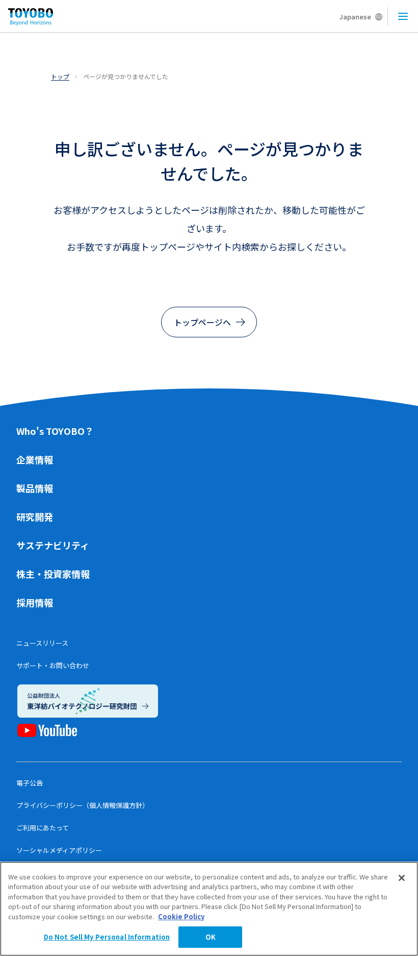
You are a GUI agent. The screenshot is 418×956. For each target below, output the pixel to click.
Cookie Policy (181, 916)
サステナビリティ (52, 545)
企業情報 (34, 459)
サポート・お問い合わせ (52, 665)
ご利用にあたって (42, 827)
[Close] (401, 878)
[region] (209, 909)
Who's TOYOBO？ (55, 430)
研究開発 (34, 516)
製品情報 (34, 488)
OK (210, 937)
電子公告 (29, 783)
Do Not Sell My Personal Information (107, 937)
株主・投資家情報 (53, 573)
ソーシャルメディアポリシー (59, 850)
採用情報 (34, 602)
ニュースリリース (42, 643)
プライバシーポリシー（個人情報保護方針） (82, 805)
